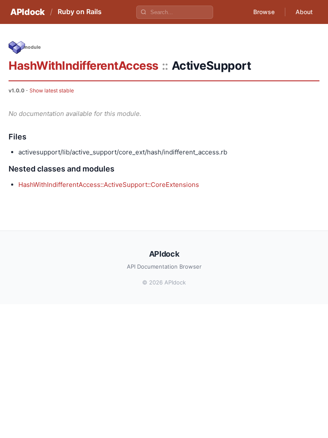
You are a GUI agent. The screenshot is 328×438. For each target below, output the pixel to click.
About (304, 11)
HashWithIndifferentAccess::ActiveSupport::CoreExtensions (108, 185)
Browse (264, 11)
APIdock (27, 12)
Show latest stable (51, 90)
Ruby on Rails (80, 11)
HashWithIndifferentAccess (83, 66)
